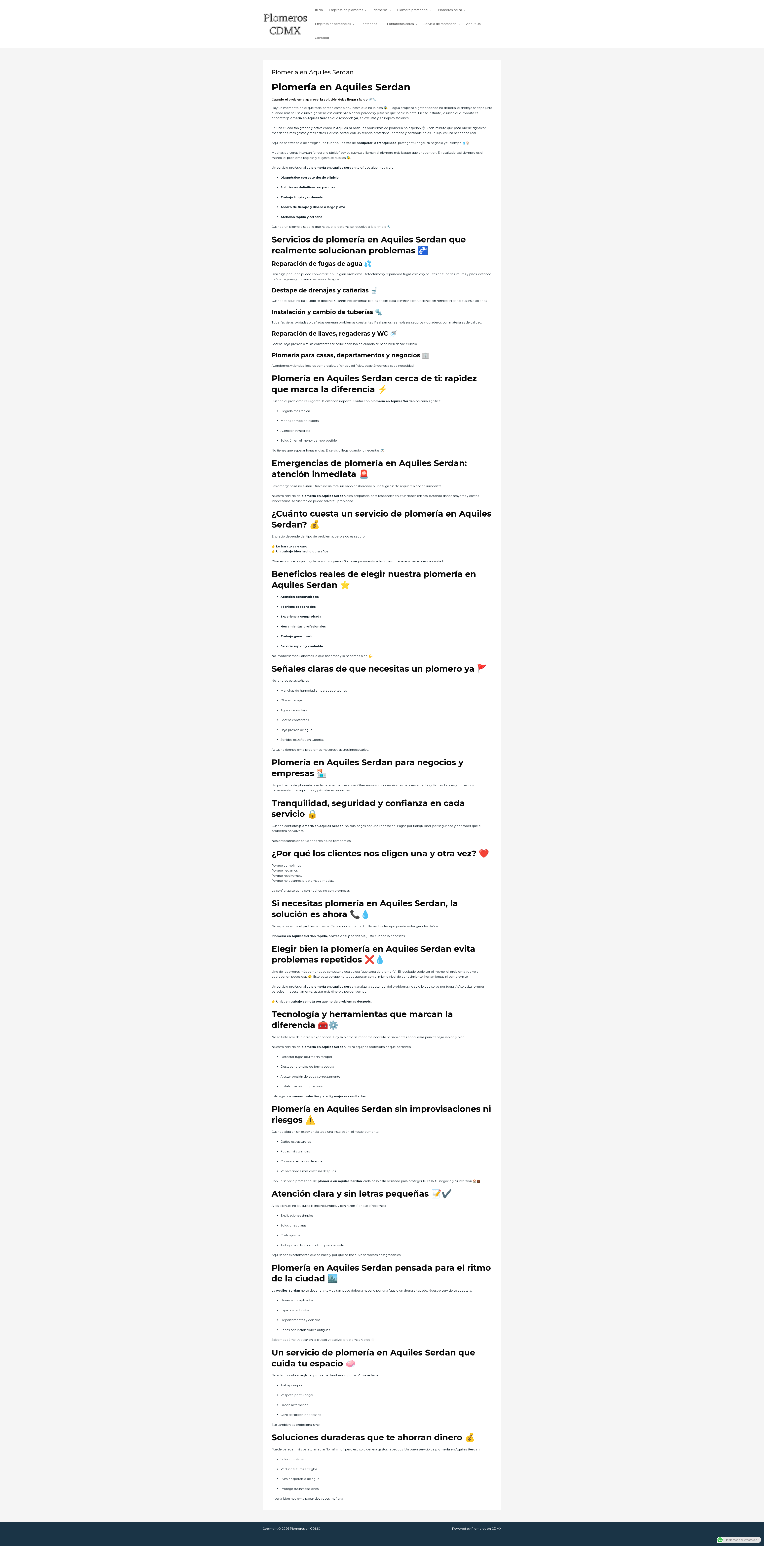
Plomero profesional (412, 10)
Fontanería (369, 24)
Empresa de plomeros (346, 10)
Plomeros (380, 10)
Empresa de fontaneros (333, 24)
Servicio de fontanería (440, 24)
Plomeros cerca (450, 10)
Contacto (322, 38)
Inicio (319, 10)
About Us (473, 24)
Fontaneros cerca (400, 24)
